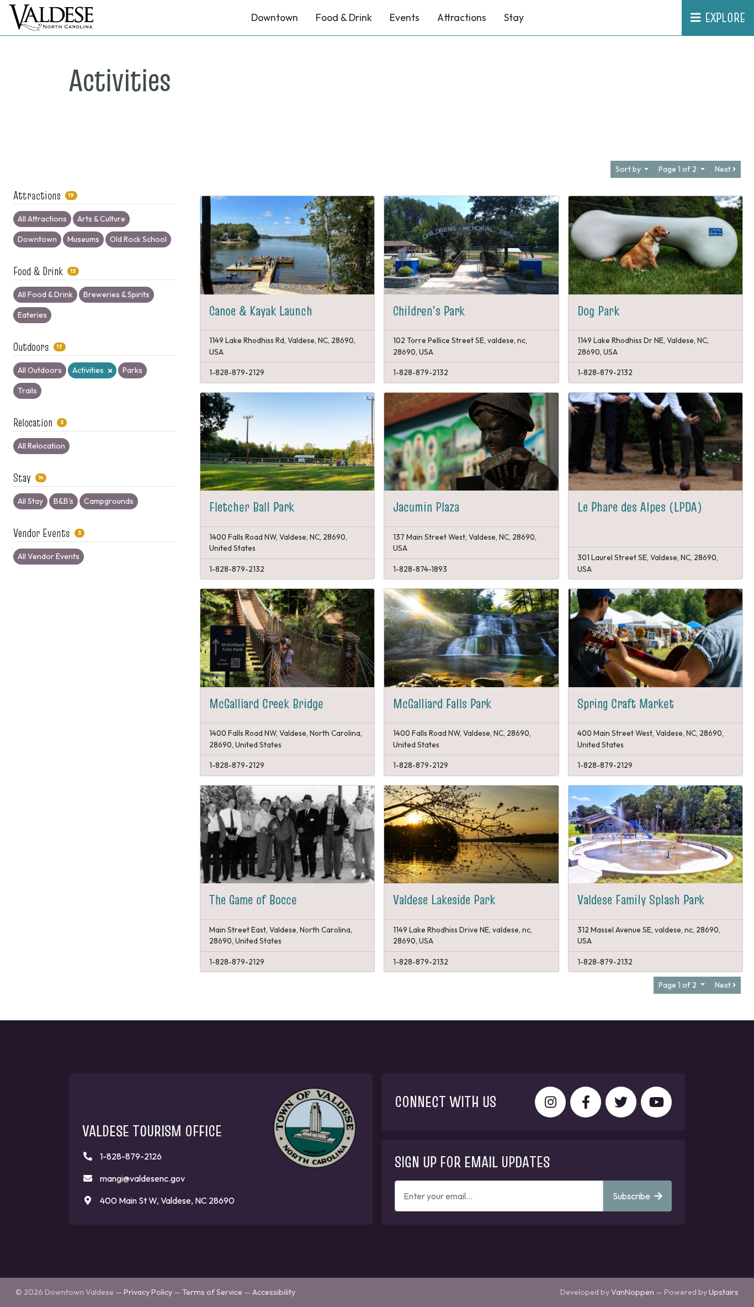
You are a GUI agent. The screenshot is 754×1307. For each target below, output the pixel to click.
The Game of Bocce (253, 899)
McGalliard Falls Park (442, 703)
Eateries (32, 315)
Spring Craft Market (625, 703)
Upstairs (724, 1292)
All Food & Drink (45, 294)
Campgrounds (109, 501)
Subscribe (631, 1195)
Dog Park (598, 311)
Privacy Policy (148, 1292)
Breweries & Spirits (116, 294)
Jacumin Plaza (426, 507)
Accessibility (273, 1292)
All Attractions (42, 219)
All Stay (30, 501)
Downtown (37, 239)
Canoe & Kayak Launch (260, 311)
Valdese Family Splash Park (640, 899)
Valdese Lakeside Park (444, 899)
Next (723, 169)
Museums (83, 239)
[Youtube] (656, 1102)
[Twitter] (621, 1102)
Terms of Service (212, 1292)
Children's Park (429, 311)
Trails (27, 391)
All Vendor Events (48, 556)
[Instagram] (550, 1102)
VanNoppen (632, 1292)
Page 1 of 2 (678, 169)
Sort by (629, 169)
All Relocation (41, 446)
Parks (132, 370)
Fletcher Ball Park (251, 507)
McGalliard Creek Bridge (266, 703)
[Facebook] (585, 1102)
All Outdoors (40, 370)
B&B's (63, 501)
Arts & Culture (101, 219)
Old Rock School (138, 239)
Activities (88, 370)
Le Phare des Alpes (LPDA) (639, 507)
